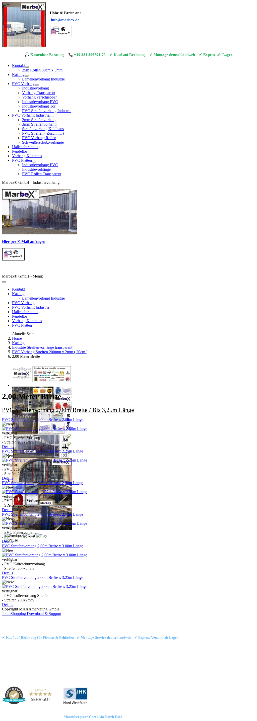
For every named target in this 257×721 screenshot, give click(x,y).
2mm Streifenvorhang (39, 120)
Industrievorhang (35, 88)
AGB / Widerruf (88, 622)
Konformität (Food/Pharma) (139, 644)
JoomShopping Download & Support (31, 613)
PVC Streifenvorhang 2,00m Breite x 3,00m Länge (42, 546)
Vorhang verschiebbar (39, 97)
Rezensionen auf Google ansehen (185, 644)
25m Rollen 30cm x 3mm (42, 70)
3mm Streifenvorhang (39, 124)
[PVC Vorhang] (37, 85)
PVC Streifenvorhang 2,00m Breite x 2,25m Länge (42, 451)
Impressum (26, 622)
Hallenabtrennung (26, 147)
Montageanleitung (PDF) (63, 644)
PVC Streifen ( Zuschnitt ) (43, 133)
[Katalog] (27, 76)
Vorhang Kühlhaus (27, 156)
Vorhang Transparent (38, 93)
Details (7, 446)
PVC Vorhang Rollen (39, 138)
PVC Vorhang (23, 83)
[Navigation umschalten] (4, 282)
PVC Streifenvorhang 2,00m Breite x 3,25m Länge (42, 577)
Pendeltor (19, 151)
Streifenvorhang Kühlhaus (43, 129)
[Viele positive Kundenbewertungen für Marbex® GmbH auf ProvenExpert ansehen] (29, 696)
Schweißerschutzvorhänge (43, 142)
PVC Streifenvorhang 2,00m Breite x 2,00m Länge (42, 419)
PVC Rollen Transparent (41, 174)
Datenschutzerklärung (55, 622)
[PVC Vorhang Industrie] (51, 116)
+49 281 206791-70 (90, 54)
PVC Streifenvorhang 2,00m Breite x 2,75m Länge (42, 514)
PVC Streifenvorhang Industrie (46, 111)
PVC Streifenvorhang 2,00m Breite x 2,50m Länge (42, 483)
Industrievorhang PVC (40, 102)
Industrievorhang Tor (38, 106)
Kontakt (18, 65)
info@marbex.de (65, 20)
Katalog (18, 74)
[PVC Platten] (34, 161)
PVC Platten (22, 160)
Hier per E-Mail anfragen (23, 241)
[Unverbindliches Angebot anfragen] (61, 36)
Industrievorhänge (36, 169)
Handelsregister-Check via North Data (93, 717)
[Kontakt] (27, 67)
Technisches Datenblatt (100, 644)
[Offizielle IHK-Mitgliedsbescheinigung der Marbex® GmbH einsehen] (75, 696)
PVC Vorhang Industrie (30, 115)
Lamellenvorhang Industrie (43, 79)
